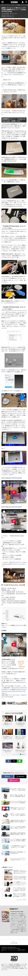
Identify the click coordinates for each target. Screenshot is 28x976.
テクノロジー (7, 5)
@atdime (8, 776)
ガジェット (13, 5)
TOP (2, 5)
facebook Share (8, 761)
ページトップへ (14, 943)
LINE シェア (19, 761)
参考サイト (4, 623)
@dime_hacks (14, 780)
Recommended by (16, 754)
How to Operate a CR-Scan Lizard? (11, 478)
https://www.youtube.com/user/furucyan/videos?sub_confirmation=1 (13, 691)
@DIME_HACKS (21, 776)
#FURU (4, 16)
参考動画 (3, 630)
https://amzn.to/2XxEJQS (19, 687)
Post (14, 761)
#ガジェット (10, 16)
